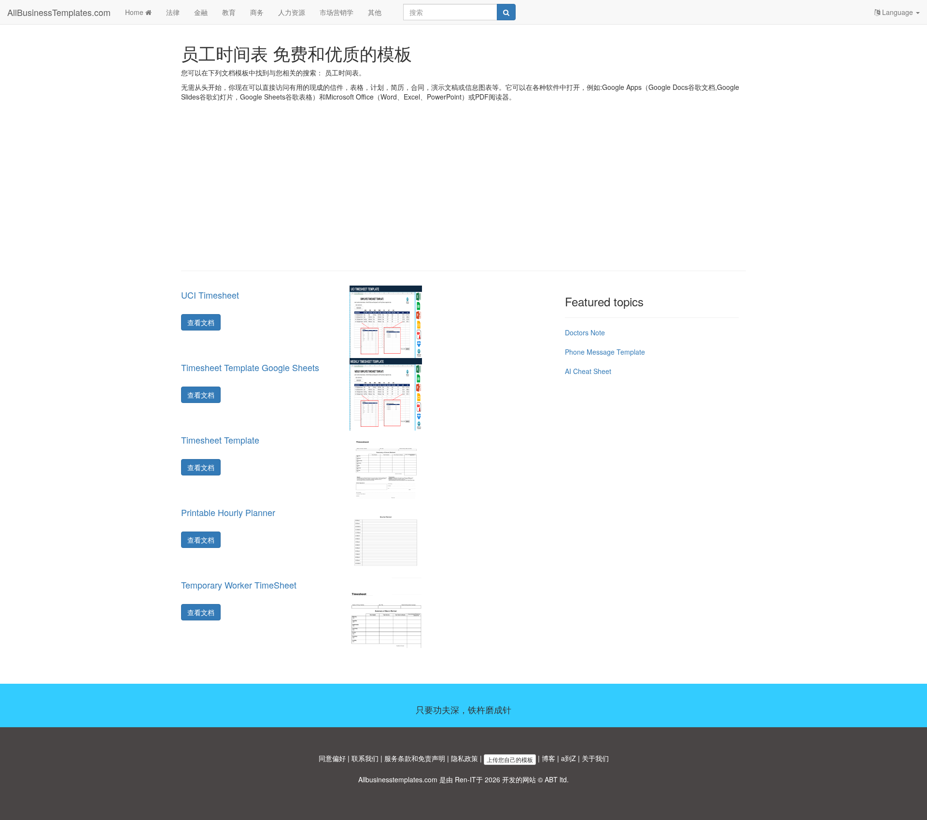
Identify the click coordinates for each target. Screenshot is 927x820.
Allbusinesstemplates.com (397, 779)
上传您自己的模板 (510, 759)
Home (135, 12)
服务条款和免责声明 (414, 758)
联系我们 (365, 758)
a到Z (568, 758)
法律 (173, 12)
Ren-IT (465, 779)
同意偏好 (332, 758)
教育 (229, 12)
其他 (374, 12)
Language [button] (897, 12)
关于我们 (595, 758)
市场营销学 (336, 12)
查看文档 (200, 322)
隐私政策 (464, 758)
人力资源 (291, 12)
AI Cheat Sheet (588, 371)
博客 (548, 758)
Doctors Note (585, 332)
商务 (257, 12)
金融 (201, 12)
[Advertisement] (463, 193)
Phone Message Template (605, 352)
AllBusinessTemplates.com (59, 12)
